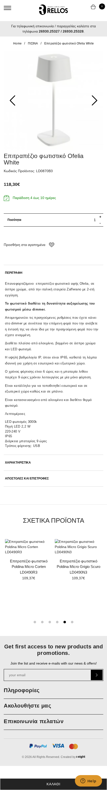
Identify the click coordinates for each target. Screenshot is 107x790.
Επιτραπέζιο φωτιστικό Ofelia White (69, 43)
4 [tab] (57, 622)
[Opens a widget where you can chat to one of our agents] (88, 781)
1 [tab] (35, 622)
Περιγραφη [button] (13, 273)
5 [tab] (64, 622)
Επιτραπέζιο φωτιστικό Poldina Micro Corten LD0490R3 (29, 566)
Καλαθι (53, 784)
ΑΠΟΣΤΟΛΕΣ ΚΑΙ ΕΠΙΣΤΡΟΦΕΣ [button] (27, 478)
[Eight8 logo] (80, 757)
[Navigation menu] (7, 8)
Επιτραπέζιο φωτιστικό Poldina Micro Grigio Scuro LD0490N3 (78, 566)
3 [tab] (50, 622)
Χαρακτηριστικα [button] (18, 462)
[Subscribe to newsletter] (97, 675)
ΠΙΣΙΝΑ (33, 43)
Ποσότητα (14, 220)
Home (17, 43)
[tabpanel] (29, 561)
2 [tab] (42, 622)
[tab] (53, 273)
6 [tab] (72, 622)
